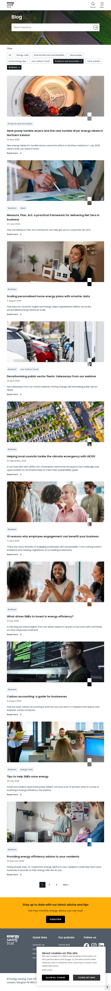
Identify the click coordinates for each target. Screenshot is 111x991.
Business (13, 67)
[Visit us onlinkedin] (101, 946)
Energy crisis (23, 55)
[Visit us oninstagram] (94, 946)
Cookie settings (86, 977)
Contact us (38, 944)
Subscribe (55, 919)
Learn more (47, 969)
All (10, 55)
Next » (66, 884)
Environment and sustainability (49, 55)
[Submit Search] (95, 27)
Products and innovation (67, 61)
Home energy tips (17, 61)
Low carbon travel (41, 61)
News (23, 208)
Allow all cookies (55, 977)
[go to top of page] (107, 987)
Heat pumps (76, 55)
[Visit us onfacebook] (86, 946)
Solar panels (93, 61)
